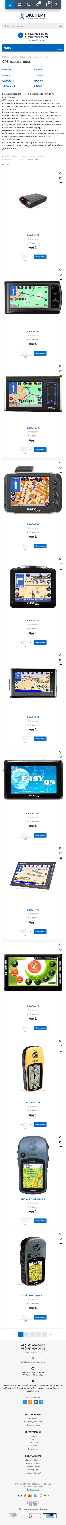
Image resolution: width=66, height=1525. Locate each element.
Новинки (33, 1418)
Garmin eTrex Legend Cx (33, 1295)
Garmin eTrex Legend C (33, 1199)
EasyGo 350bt (33, 813)
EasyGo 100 (33, 235)
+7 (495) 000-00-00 (36, 33)
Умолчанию (33, 160)
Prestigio (39, 75)
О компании (33, 1446)
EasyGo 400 (33, 910)
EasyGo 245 (33, 620)
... (38, 1334)
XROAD (38, 86)
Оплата (33, 1439)
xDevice (38, 80)
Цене (22, 160)
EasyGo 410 (33, 1006)
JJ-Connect (8, 86)
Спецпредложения (33, 1422)
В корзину (40, 257)
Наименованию (9, 160)
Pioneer (38, 69)
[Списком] (8, 164)
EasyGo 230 (33, 428)
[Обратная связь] (19, 4)
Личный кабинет (33, 1460)
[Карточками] (3, 164)
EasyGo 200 (33, 331)
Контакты (33, 1449)
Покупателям (33, 1456)
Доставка (33, 1442)
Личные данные (33, 1466)
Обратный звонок (36, 40)
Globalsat (8, 80)
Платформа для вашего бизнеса (33, 1509)
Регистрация (33, 1470)
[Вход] (56, 4)
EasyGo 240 (33, 524)
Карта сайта (33, 1489)
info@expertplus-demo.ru (33, 1362)
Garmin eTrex (33, 1102)
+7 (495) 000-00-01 (36, 36)
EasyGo (6, 69)
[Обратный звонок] (28, 4)
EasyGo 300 (33, 717)
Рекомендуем (33, 1414)
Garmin (6, 75)
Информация (33, 1432)
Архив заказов (33, 1463)
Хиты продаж (33, 1425)
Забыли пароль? (33, 1473)
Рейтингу (41, 157)
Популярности (27, 157)
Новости (33, 1436)
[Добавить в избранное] (60, 178)
